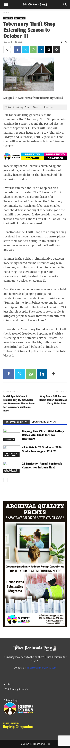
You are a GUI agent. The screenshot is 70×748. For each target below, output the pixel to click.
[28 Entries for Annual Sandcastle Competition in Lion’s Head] (11, 467)
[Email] (48, 49)
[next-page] (11, 480)
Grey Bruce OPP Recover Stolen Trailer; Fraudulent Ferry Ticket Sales (53, 400)
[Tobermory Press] (18, 714)
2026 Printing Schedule (15, 689)
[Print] (56, 49)
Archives (8, 684)
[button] (5, 4)
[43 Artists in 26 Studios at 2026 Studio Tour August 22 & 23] (11, 451)
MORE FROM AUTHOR (44, 422)
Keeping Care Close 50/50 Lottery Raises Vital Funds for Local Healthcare (43, 435)
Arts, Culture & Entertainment (10, 455)
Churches (8, 18)
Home (6, 12)
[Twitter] (25, 49)
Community (19, 18)
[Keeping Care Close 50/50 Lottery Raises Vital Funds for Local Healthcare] (11, 435)
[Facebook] (17, 49)
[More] (53, 374)
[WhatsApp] (33, 49)
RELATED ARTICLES (16, 422)
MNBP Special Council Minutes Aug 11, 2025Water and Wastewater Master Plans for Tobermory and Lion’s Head (19, 403)
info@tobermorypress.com (41, 667)
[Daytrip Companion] (19, 729)
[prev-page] (5, 480)
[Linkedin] (41, 49)
